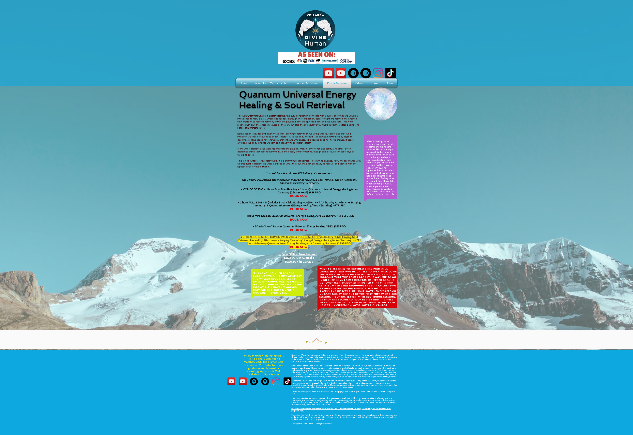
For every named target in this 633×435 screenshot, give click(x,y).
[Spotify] (353, 73)
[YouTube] (341, 73)
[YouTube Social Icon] (328, 73)
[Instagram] (378, 73)
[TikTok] (390, 73)
